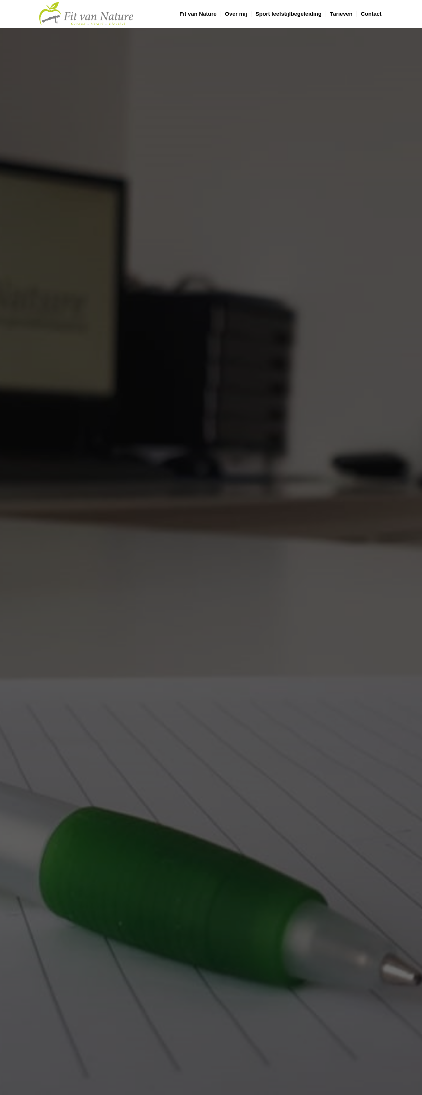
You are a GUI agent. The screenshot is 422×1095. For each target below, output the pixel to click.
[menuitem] (198, 14)
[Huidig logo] (87, 14)
